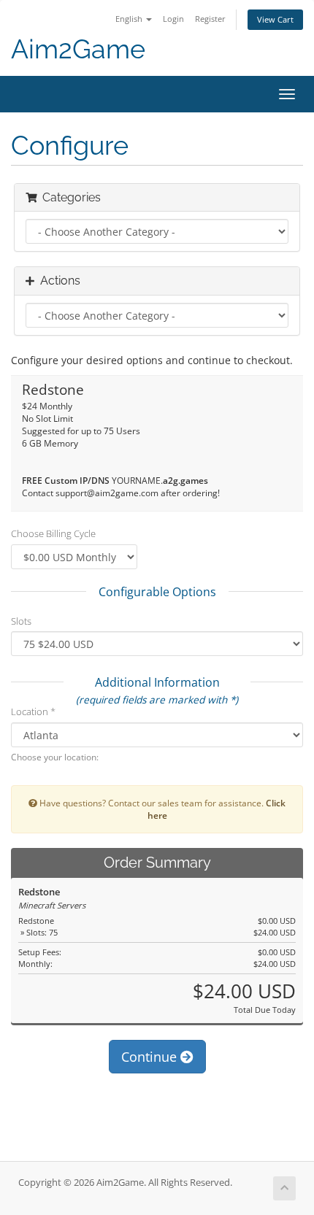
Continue (150, 1056)
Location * (33, 711)
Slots (21, 621)
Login (173, 18)
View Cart (275, 19)
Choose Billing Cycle (53, 533)
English (130, 18)
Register (210, 18)
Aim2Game (78, 49)
